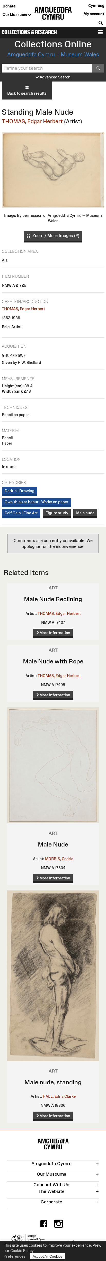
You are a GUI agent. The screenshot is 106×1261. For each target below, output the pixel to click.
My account (93, 14)
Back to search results (27, 93)
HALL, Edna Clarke (59, 1096)
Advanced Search (54, 77)
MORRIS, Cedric (59, 859)
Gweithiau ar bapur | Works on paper (36, 502)
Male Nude (53, 844)
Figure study (57, 513)
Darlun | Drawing (19, 491)
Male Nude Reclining (53, 599)
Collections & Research (29, 32)
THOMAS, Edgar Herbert (32, 121)
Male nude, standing (53, 1082)
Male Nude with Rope (53, 661)
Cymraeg (96, 5)
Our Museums (15, 15)
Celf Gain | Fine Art (21, 513)
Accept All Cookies (48, 1256)
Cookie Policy (22, 1250)
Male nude (85, 513)
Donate (9, 6)
